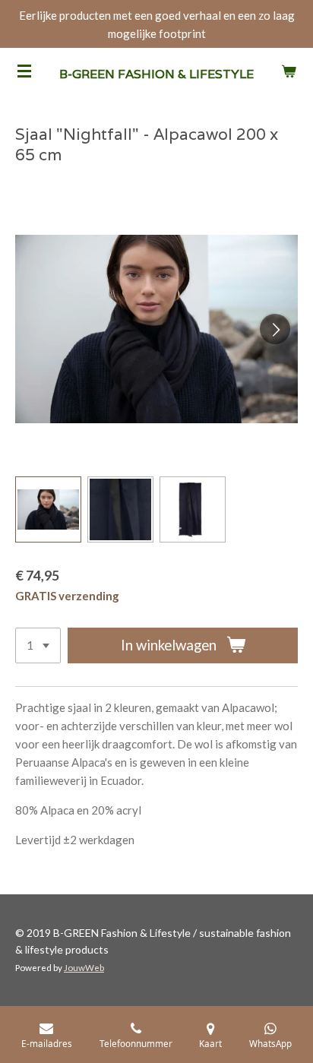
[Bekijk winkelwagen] (288, 70)
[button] (48, 509)
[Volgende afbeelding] (275, 329)
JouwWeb (84, 967)
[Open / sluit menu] (24, 70)
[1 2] (38, 645)
